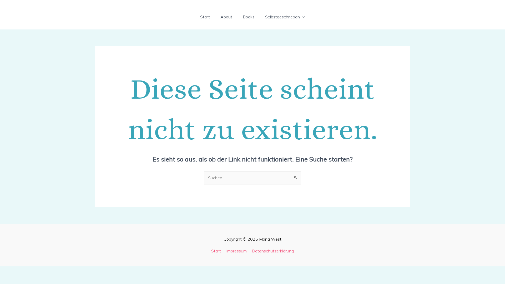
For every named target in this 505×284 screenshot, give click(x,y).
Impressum (236, 250)
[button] (302, 16)
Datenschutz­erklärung (273, 250)
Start (216, 250)
